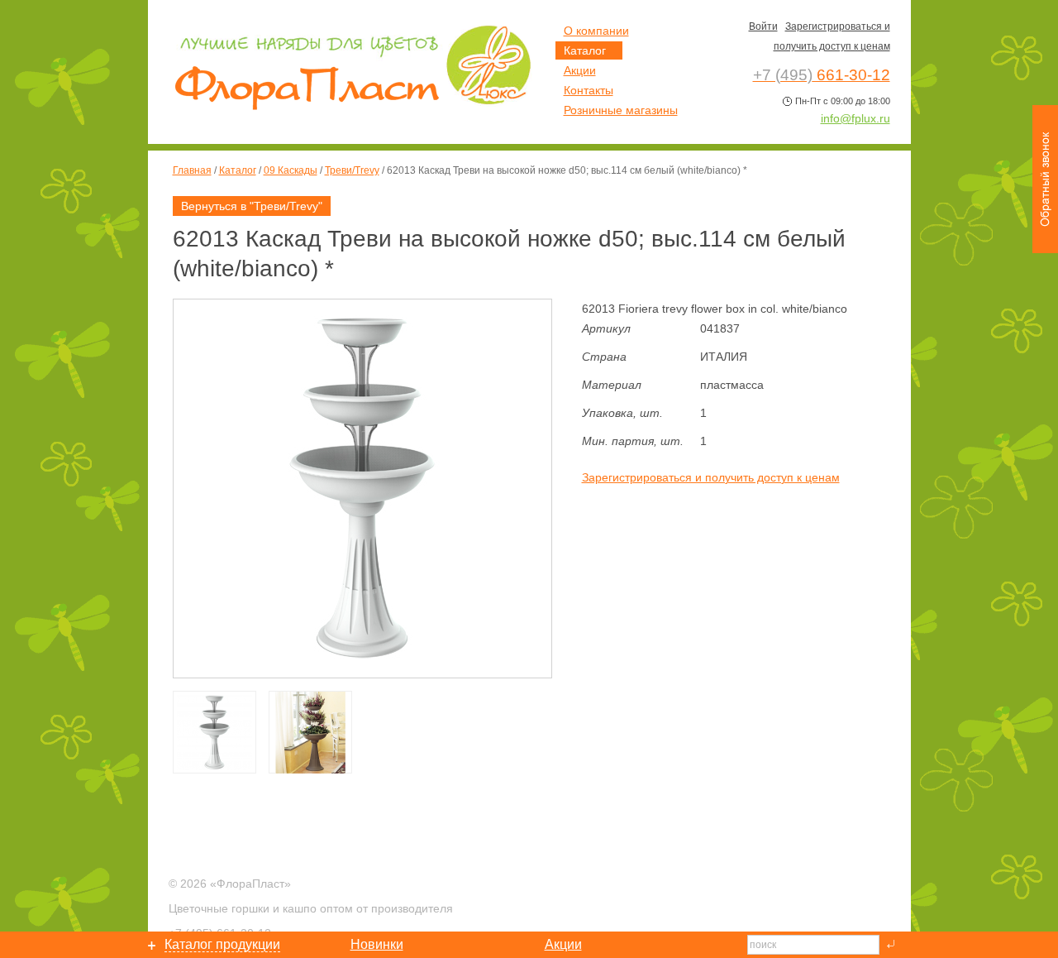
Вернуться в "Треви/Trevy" (251, 206)
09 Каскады (290, 170)
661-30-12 (821, 75)
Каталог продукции (222, 944)
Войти (763, 26)
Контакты (588, 90)
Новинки (376, 944)
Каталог (237, 170)
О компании (596, 30)
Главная (192, 170)
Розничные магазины (621, 110)
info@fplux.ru (855, 118)
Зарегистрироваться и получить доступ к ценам (711, 477)
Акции (580, 70)
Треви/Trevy (352, 170)
